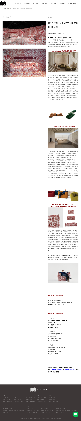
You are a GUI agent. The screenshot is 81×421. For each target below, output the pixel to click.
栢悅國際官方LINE (70, 369)
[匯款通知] (71, 4)
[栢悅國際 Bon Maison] (33, 389)
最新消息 (18, 3)
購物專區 (44, 3)
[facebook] (5, 17)
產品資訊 (36, 3)
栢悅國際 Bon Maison (3, 3)
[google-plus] (9, 17)
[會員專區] (68, 4)
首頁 (4, 8)
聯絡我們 (62, 3)
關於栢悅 (53, 3)
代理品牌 (27, 3)
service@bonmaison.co (56, 418)
